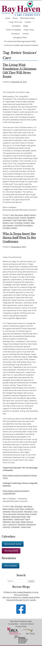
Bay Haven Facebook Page (21, 621)
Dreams (23, 217)
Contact (25, 33)
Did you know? (13, 217)
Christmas (18, 223)
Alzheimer (19, 506)
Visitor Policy (29, 30)
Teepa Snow (19, 519)
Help (32, 223)
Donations (15, 33)
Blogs (25, 26)
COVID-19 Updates (13, 30)
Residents (31, 217)
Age (12, 215)
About (15, 18)
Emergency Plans (20, 37)
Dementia (7, 511)
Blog (22, 509)
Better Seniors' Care (11, 509)
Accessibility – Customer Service (21, 624)
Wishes (14, 228)
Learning (6, 527)
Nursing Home (23, 514)
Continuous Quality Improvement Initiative (21, 45)
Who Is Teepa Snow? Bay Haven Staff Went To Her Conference (19, 237)
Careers (28, 22)
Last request (8, 225)
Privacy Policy (21, 626)
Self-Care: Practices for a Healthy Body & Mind (21, 597)
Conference (29, 509)
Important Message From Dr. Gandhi (21, 600)
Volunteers (16, 26)
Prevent (33, 514)
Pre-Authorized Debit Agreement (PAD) (20, 41)
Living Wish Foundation (23, 225)
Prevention (15, 527)
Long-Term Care (15, 22)
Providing (6, 228)
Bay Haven (19, 215)
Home (7, 18)
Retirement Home (27, 18)
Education (28, 511)
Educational (31, 524)
